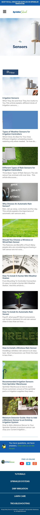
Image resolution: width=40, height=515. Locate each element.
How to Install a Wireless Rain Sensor (19, 348)
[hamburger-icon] (4, 12)
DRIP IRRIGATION (20, 489)
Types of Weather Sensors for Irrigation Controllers (16, 133)
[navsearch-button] (34, 12)
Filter (12, 73)
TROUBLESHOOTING (20, 504)
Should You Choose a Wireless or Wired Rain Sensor (17, 241)
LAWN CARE (20, 496)
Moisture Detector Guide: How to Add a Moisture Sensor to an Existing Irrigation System (19, 420)
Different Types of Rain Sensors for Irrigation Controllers (18, 169)
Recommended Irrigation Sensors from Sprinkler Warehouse (17, 382)
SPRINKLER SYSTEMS (20, 481)
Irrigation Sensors (10, 98)
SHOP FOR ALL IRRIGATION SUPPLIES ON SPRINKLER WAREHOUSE (20, 3)
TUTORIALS (20, 474)
